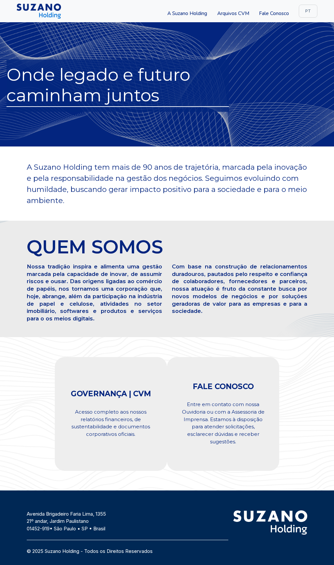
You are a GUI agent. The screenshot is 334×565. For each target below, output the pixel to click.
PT (308, 11)
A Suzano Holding (187, 13)
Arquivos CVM (233, 13)
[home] (39, 11)
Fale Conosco (274, 13)
